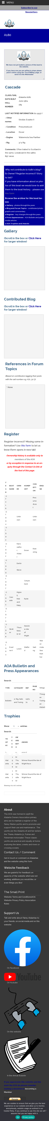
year (12, 742)
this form (9, 193)
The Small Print (14, 892)
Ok (18, 1117)
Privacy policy (28, 1117)
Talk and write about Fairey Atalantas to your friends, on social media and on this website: (22, 921)
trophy (6, 742)
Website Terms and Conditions (17, 897)
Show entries (15, 726)
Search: (8, 681)
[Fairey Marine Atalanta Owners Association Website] (7, 23)
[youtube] (43, 17)
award (25, 742)
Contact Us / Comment (19, 852)
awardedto (17, 742)
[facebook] (39, 17)
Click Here (35, 238)
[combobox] (14, 726)
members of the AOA (24, 459)
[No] (46, 1110)
